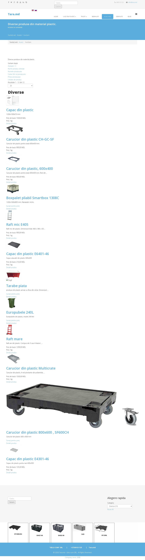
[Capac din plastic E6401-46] (72, 244)
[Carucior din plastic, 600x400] (72, 159)
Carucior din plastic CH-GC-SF (30, 139)
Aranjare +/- (12, 66)
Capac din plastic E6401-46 (27, 253)
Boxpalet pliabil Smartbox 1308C (32, 197)
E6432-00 (61, 535)
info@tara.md (132, 2)
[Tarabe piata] (72, 274)
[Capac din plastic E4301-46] (72, 450)
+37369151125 (76, 547)
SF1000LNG (18, 534)
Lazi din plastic (69, 16)
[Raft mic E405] (72, 215)
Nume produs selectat (16, 69)
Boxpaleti (95, 16)
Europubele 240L (20, 312)
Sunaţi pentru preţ (13, 206)
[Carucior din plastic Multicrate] (72, 359)
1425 (82, 534)
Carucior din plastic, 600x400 (29, 168)
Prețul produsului (14, 77)
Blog (129, 16)
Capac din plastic (19, 110)
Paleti (83, 16)
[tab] (122, 503)
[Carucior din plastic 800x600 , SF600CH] (72, 405)
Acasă (56, 16)
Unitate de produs (14, 80)
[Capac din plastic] (72, 101)
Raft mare (14, 339)
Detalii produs (11, 123)
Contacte (119, 16)
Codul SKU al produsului (17, 74)
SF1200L (104, 535)
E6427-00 (40, 535)
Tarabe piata (16, 285)
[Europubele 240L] (72, 303)
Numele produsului (15, 71)
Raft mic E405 (17, 224)
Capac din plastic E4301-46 (27, 459)
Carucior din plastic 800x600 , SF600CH (37, 432)
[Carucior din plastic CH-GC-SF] (72, 130)
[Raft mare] (72, 330)
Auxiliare (107, 16)
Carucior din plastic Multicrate (31, 368)
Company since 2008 (72, 557)
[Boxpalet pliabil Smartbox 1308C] (72, 189)
